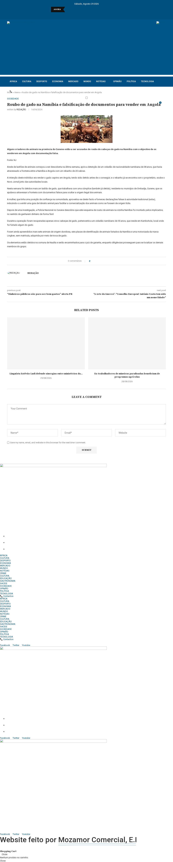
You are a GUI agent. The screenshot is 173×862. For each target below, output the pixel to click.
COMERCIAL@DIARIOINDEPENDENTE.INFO (45, 542)
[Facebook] (71, 15)
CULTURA (26, 81)
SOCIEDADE (6, 586)
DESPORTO (41, 81)
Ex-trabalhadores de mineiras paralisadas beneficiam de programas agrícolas (127, 375)
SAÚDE (3, 583)
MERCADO (73, 81)
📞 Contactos (17, 91)
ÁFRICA (13, 81)
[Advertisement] (86, 51)
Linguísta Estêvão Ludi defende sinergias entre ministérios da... (46, 373)
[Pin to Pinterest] (102, 261)
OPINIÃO (117, 81)
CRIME (3, 573)
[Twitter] (75, 15)
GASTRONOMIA (7, 581)
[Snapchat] (97, 15)
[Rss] (102, 15)
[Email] (93, 15)
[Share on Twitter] (99, 261)
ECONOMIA (57, 81)
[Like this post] (92, 261)
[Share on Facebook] (96, 261)
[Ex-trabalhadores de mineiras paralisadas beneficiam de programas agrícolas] (127, 343)
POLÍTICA (131, 81)
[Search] (164, 104)
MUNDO (87, 81)
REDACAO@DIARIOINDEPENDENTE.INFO (42, 549)
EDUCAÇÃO (6, 578)
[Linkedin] (84, 15)
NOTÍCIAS (101, 81)
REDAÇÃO (21, 109)
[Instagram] (80, 15)
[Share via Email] (105, 261)
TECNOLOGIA (147, 81)
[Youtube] (89, 15)
